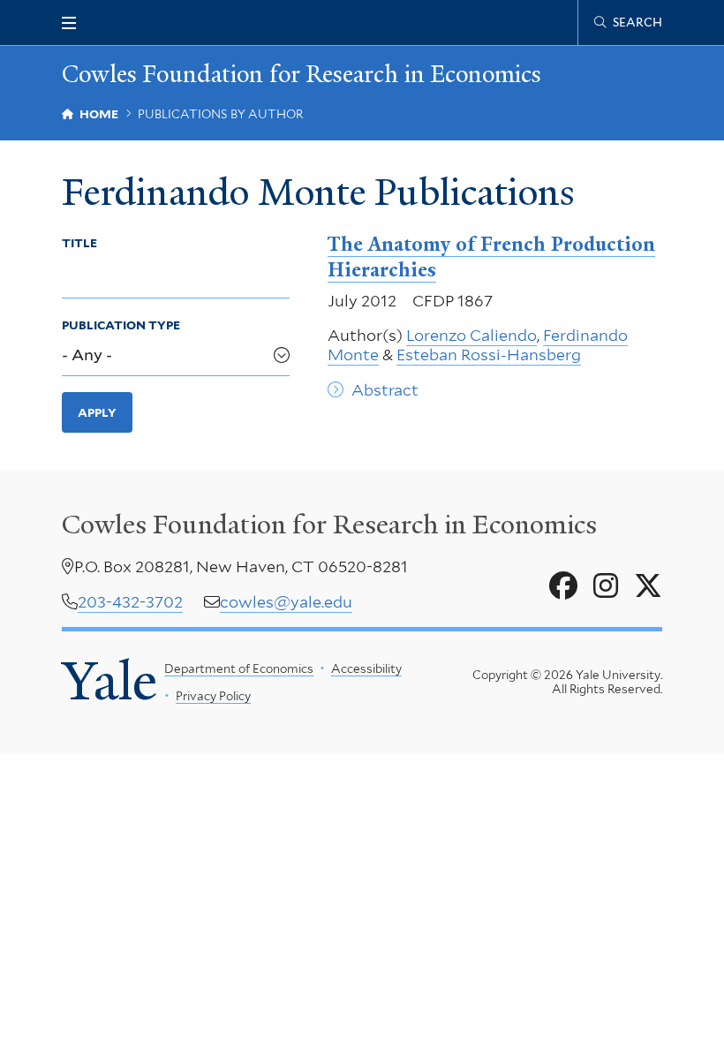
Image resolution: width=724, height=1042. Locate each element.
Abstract (385, 390)
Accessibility (366, 668)
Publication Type (121, 325)
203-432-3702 (130, 602)
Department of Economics (238, 668)
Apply (97, 412)
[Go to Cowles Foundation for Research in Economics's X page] (648, 586)
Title (79, 243)
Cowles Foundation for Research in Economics (301, 74)
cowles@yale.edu (286, 602)
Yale (109, 681)
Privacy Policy (213, 696)
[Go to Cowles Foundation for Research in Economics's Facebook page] (563, 586)
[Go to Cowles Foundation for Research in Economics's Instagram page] (605, 586)
